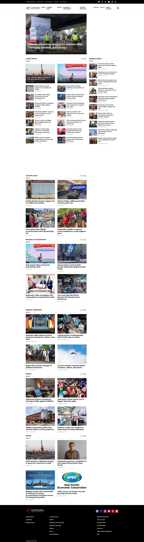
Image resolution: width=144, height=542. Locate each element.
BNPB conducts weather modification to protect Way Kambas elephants (44, 139)
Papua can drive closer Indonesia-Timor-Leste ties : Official (75, 113)
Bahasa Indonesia (31, 1)
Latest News (40, 1)
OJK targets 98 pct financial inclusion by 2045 (37, 266)
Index (83, 58)
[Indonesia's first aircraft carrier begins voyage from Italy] (93, 107)
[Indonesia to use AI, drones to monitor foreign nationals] (93, 74)
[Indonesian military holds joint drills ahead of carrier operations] (93, 132)
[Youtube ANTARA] (109, 2)
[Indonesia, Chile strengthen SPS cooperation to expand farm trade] (61, 105)
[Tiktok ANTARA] (112, 2)
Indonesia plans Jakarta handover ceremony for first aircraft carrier (107, 90)
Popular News (48, 1)
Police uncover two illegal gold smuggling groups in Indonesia (43, 122)
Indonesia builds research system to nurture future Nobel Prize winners (106, 123)
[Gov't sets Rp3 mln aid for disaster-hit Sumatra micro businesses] (61, 140)
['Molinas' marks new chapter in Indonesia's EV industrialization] (72, 416)
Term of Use (101, 519)
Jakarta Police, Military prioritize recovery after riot (71, 202)
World (59, 7)
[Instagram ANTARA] (105, 2)
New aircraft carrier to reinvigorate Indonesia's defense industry (105, 115)
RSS (98, 534)
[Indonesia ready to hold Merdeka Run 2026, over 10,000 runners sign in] (61, 131)
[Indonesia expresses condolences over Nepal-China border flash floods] (72, 449)
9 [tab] (61, 52)
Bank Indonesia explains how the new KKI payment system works (107, 81)
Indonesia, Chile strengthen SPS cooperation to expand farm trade (75, 104)
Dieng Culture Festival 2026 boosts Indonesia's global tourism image (75, 96)
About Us (100, 528)
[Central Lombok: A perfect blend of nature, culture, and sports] (72, 354)
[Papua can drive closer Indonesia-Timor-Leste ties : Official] (61, 114)
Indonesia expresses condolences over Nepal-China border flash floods (71, 463)
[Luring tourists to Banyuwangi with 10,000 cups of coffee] (72, 324)
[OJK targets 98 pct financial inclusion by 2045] (72, 73)
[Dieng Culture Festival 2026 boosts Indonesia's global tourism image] (61, 97)
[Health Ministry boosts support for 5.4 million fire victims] (30, 88)
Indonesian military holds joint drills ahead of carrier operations (107, 131)
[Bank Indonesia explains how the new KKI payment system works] (93, 82)
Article (96, 7)
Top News (56, 1)
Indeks (82, 175)
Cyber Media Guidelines (104, 531)
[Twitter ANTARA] (102, 2)
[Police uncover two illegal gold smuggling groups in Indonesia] (30, 123)
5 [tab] (54, 52)
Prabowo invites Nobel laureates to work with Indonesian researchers (42, 130)
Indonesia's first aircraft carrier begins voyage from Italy (106, 106)
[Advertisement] (103, 25)
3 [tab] (51, 52)
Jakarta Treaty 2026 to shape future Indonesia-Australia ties (107, 139)
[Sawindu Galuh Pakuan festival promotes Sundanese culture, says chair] (40, 324)
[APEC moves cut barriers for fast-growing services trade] (72, 480)
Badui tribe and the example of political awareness (39, 367)
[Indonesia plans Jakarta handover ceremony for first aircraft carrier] (93, 91)
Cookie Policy (101, 525)
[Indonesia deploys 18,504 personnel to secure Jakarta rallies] (93, 66)
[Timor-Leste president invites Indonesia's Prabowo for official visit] (61, 123)
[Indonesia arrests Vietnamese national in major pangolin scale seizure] (93, 99)
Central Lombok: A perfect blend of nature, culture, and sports (71, 367)
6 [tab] (56, 52)
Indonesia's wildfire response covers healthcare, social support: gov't (44, 113)
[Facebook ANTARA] (99, 2)
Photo (102, 7)
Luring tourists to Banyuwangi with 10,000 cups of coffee (70, 336)
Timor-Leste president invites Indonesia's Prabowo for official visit (76, 122)
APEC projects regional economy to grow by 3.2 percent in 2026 (40, 462)
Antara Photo (63, 1)
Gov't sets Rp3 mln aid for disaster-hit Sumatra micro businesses (74, 139)
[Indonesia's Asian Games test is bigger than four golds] (72, 388)
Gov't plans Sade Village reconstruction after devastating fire (42, 96)
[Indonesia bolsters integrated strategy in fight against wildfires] (30, 105)
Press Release (108, 8)
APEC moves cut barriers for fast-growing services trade (71, 492)
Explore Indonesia (83, 8)
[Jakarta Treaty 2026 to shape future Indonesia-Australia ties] (93, 140)
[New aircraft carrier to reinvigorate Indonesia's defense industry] (93, 115)
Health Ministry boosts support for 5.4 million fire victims (43, 87)
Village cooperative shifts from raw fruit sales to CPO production (40, 428)
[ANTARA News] (33, 8)
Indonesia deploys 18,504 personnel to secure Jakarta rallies (107, 65)
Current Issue (49, 8)
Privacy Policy (101, 522)
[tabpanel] (56, 34)
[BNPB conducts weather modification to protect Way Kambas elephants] (30, 140)
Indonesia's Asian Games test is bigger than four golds (70, 400)
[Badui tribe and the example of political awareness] (40, 354)
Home (43, 7)
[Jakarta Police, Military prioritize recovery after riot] (61, 88)
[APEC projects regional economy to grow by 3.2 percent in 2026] (40, 73)
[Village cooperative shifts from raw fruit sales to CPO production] (40, 416)
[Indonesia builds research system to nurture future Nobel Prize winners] (93, 124)
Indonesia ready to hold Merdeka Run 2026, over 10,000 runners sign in (74, 130)
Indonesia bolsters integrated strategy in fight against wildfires (44, 104)
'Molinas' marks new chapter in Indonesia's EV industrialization (70, 428)
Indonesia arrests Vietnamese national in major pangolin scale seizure (107, 98)
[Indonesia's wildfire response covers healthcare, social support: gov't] (30, 114)
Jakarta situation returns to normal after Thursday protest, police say (55, 46)
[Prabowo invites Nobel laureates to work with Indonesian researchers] (30, 131)
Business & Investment (67, 8)
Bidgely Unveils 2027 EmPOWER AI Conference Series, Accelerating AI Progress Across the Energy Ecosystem (39, 494)
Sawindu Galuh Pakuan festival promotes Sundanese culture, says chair (40, 337)
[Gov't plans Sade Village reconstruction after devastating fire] (30, 97)
